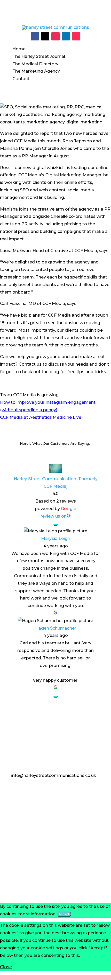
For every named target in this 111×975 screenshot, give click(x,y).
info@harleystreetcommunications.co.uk (53, 775)
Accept (64, 914)
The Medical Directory (35, 63)
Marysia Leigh (55, 538)
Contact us (30, 364)
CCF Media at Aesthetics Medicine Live (40, 417)
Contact (20, 78)
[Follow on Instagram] (55, 36)
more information (37, 913)
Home (19, 48)
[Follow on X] (45, 36)
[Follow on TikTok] (76, 36)
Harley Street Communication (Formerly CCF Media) (56, 482)
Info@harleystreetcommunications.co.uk (55, 5)
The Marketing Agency (36, 71)
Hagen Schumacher (55, 628)
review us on (54, 516)
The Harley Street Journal (38, 56)
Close (6, 966)
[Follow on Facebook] (35, 36)
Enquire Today (36, 791)
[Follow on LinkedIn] (66, 36)
